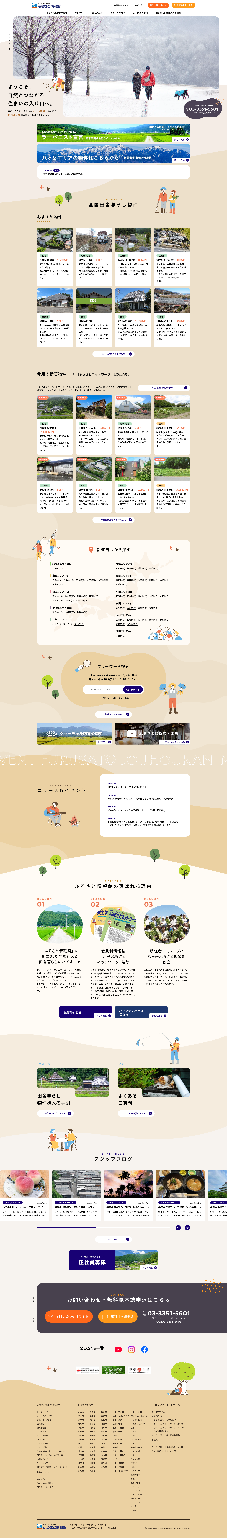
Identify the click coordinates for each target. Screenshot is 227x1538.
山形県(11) (103, 580)
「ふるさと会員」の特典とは (164, 1419)
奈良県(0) (164, 580)
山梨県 (81, 1471)
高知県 (104, 1435)
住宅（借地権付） (120, 1455)
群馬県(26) (82, 596)
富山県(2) (79, 623)
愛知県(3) (142, 568)
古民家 (115, 1447)
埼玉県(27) (94, 596)
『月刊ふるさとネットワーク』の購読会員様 (58, 387)
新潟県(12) (57, 612)
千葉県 (81, 1455)
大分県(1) (164, 619)
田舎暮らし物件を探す (56, 13)
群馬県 (81, 1447)
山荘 (115, 1435)
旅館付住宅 (135, 1474)
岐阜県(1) (120, 568)
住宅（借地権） (119, 1463)
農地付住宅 (135, 1482)
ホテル (133, 1431)
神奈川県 (82, 1463)
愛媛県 (104, 1431)
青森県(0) (56, 580)
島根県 (92, 1471)
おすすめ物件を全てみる (113, 354)
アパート (116, 1459)
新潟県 (81, 1467)
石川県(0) (56, 623)
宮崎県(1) (120, 623)
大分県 (104, 1455)
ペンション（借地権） (140, 1415)
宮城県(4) (80, 580)
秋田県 (81, 1427)
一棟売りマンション (139, 1423)
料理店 (133, 1506)
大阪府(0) (142, 580)
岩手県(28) (68, 580)
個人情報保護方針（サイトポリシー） (52, 1467)
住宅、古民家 (136, 1494)
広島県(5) (153, 596)
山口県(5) (164, 596)
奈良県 (92, 1459)
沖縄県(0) (120, 635)
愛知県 (92, 1435)
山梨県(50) (70, 612)
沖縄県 (104, 1467)
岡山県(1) (142, 596)
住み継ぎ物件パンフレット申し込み (51, 1451)
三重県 (92, 1439)
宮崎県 (104, 1459)
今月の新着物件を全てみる (113, 519)
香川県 (104, 1427)
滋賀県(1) (120, 580)
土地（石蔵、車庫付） (122, 1415)
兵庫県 (92, 1455)
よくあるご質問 (140, 13)
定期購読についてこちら (163, 387)
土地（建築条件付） (121, 1471)
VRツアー (79, 13)
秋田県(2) (91, 580)
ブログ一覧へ (113, 1239)
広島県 (104, 1415)
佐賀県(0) (131, 619)
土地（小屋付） (119, 1427)
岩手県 (81, 1419)
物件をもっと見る (113, 714)
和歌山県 (93, 1463)
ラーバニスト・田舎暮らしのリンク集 (167, 1447)
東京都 (81, 1459)
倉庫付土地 (117, 1431)
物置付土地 (135, 1498)
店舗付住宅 (117, 1423)
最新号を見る (85, 1014)
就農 (127, 698)
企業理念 (138, 5)
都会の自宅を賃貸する (46, 1483)
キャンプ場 (135, 1459)
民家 (133, 1467)
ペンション (135, 1502)
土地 (133, 1443)
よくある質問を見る (136, 1113)
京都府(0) (131, 580)
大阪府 (92, 1451)
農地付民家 (117, 1419)
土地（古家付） (119, 1412)
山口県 (104, 1419)
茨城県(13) (57, 596)
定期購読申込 (157, 1415)
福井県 (92, 1419)
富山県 (92, 1423)
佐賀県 (104, 1443)
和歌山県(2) (121, 584)
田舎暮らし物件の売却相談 (168, 13)
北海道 (81, 1412)
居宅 (133, 1427)
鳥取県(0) (120, 596)
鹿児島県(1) (132, 623)
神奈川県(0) (81, 600)
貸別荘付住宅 (136, 1439)
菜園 (114, 698)
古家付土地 (117, 1443)
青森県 (81, 1415)
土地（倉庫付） (119, 1467)
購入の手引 (97, 13)
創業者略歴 (41, 1427)
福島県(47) (57, 584)
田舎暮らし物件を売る (46, 1487)
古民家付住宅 (136, 1447)
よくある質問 (42, 1447)
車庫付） (134, 1463)
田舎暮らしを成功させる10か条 (50, 1455)
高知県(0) (153, 607)
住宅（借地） (118, 1451)
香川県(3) (131, 607)
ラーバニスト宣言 (44, 1415)
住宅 (133, 1455)
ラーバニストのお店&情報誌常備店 (166, 1434)
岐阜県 (92, 1427)
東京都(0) (69, 600)
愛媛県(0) (142, 607)
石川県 (92, 1415)
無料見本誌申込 (158, 1412)
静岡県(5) (131, 568)
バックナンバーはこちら (140, 1013)
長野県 (92, 1412)
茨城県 (81, 1439)
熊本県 (104, 1451)
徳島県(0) (120, 607)
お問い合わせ (42, 1459)
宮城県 (81, 1423)
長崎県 (104, 1447)
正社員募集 (41, 1431)
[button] (178, 1227)
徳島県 (104, 1423)
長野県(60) (82, 612)
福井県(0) (68, 623)
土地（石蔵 (135, 1451)
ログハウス (135, 1490)
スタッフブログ (117, 13)
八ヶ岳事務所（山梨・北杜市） (164, 1451)
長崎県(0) (142, 619)
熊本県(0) (153, 619)
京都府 (92, 1447)
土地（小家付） (137, 1412)
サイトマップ (42, 1463)
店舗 (133, 1435)
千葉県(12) (57, 600)
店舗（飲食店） (119, 1439)
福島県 (81, 1435)
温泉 (120, 698)
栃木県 (81, 1443)
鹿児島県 (105, 1463)
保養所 (133, 1510)
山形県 (81, 1431)
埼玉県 (81, 1451)
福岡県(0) (120, 619)
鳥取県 (92, 1467)
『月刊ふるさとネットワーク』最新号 (167, 1423)
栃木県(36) (70, 596)
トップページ (42, 1412)
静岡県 (92, 1431)
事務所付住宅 (136, 1419)
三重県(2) (153, 568)
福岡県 (104, 1439)
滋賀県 (92, 1443)
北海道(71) (57, 568)
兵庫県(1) (153, 580)
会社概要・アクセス (121, 5)
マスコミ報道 (42, 1435)
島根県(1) (131, 596)
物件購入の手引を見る (55, 1113)
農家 (133, 1478)
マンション (135, 1486)
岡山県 (104, 1412)
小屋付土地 (135, 1471)
